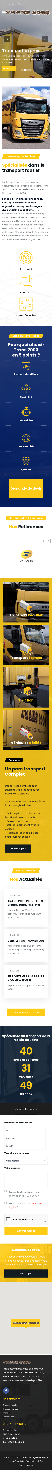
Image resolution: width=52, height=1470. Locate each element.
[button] (26, 488)
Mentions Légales (31, 1457)
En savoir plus (8, 68)
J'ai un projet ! (24, 1273)
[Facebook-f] (6, 1390)
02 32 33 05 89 (13, 3)
